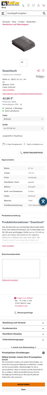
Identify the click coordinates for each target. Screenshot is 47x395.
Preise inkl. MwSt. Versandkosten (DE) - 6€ (12, 103)
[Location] (28, 5)
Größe (5, 124)
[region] (23, 48)
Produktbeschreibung (11, 215)
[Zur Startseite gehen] (11, 3)
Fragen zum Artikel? (25, 298)
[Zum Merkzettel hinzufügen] (43, 70)
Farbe (5, 115)
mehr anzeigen (8, 89)
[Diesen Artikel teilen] (38, 70)
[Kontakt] (23, 5)
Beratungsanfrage (33, 152)
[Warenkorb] (43, 5)
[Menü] (3, 13)
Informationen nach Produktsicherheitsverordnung (22, 93)
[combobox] (23, 13)
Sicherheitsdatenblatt (11, 254)
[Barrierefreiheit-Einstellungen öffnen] (43, 201)
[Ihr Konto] (38, 5)
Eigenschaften (8, 159)
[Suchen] (44, 13)
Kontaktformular (21, 306)
